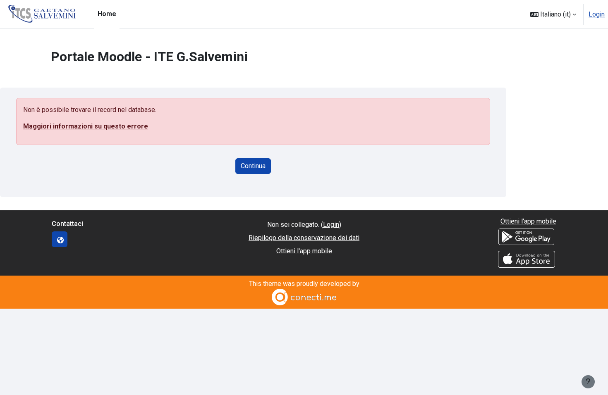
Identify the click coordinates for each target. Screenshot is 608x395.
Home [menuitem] (107, 14)
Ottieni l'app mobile (304, 251)
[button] (553, 14)
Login (597, 14)
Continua (253, 166)
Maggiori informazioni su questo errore (85, 126)
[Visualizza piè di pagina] (588, 381)
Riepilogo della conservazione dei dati (304, 238)
